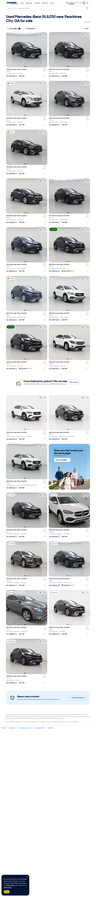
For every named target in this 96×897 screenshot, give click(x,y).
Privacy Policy (10, 885)
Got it (6, 892)
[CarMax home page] (12, 3)
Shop (22, 3)
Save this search (78, 698)
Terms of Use (7, 887)
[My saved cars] (80, 3)
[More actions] (44, 76)
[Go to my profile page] (85, 3)
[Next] (44, 49)
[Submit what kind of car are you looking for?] (87, 8)
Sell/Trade (29, 3)
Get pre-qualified (61, 460)
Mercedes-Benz (39, 728)
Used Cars (12, 728)
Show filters (15, 29)
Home (3, 728)
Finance (37, 3)
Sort (87, 29)
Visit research (74, 382)
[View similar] (40, 35)
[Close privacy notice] (27, 877)
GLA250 (50, 728)
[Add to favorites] (44, 35)
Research (45, 3)
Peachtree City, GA (25, 728)
